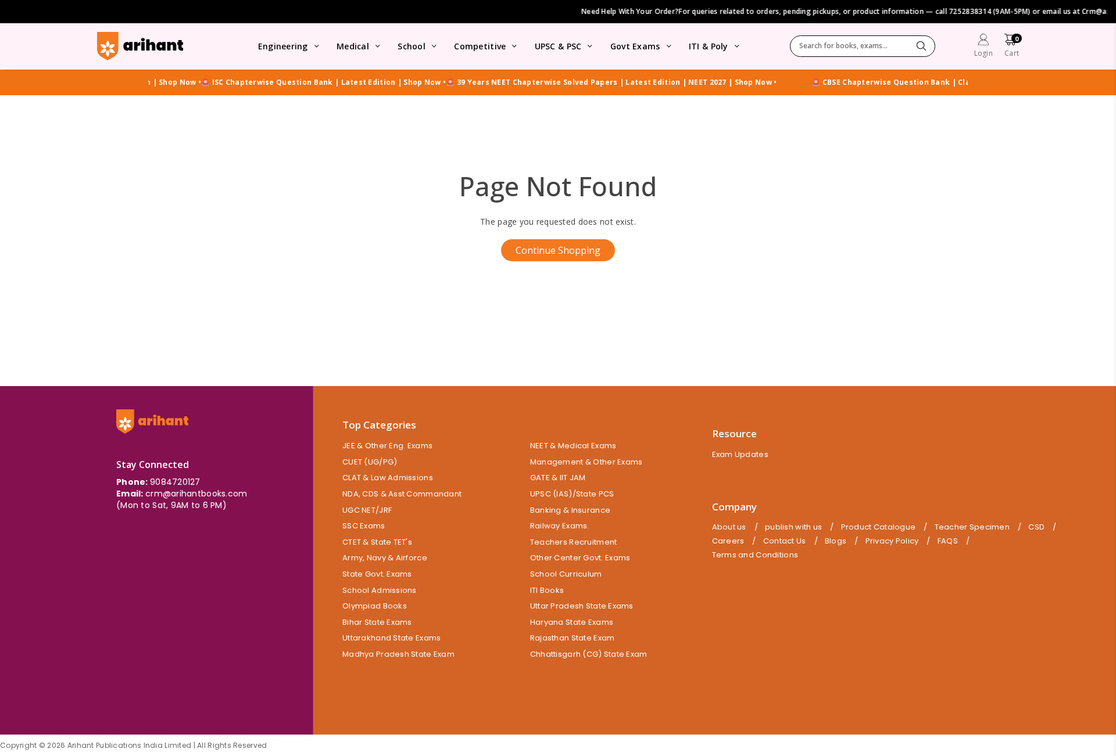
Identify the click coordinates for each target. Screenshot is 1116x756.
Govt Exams (635, 46)
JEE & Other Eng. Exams (387, 445)
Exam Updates (740, 454)
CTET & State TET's (377, 542)
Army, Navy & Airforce (384, 557)
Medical (353, 46)
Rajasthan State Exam (572, 637)
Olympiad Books (374, 605)
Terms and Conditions (755, 555)
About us (729, 527)
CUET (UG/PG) (369, 461)
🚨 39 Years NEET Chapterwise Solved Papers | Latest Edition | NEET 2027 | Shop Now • (596, 82)
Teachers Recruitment (573, 542)
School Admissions (379, 590)
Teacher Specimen (972, 527)
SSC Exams (363, 525)
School (411, 46)
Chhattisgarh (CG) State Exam (589, 654)
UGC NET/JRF (367, 510)
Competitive (480, 46)
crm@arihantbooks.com (196, 493)
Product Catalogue (878, 527)
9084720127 (175, 482)
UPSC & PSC (558, 46)
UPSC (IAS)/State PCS (572, 493)
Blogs (835, 541)
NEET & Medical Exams (573, 445)
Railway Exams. (559, 525)
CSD (1036, 527)
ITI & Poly (708, 46)
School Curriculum (566, 573)
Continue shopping (558, 250)
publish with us (793, 527)
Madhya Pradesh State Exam (398, 654)
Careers (728, 541)
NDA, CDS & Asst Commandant (402, 493)
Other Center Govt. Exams (580, 557)
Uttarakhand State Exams (391, 637)
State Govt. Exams (377, 573)
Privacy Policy (892, 541)
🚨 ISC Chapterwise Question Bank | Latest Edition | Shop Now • (309, 82)
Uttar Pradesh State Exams (582, 605)
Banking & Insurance (570, 510)
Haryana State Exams (571, 622)
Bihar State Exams (377, 622)
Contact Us (784, 541)
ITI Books (547, 590)
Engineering (283, 46)
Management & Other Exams (586, 461)
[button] (1011, 46)
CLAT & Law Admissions (387, 477)
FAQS (948, 541)
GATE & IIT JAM (558, 477)
